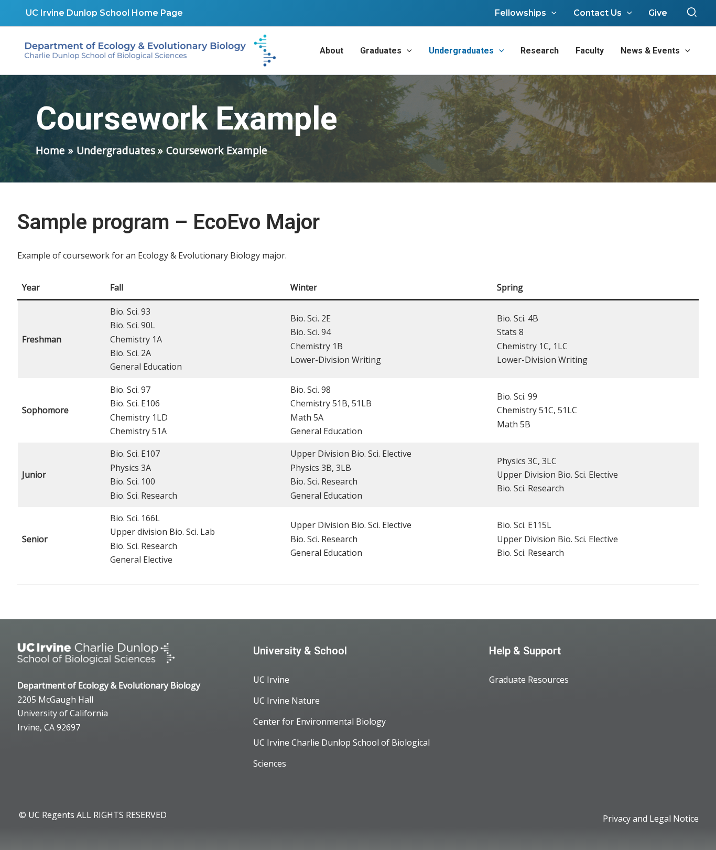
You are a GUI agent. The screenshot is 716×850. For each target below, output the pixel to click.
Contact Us (597, 13)
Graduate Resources (529, 679)
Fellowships (520, 13)
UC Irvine (271, 679)
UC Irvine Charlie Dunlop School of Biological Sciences (341, 753)
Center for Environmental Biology (319, 721)
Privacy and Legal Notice (651, 818)
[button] (692, 13)
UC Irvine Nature (286, 700)
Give (657, 13)
